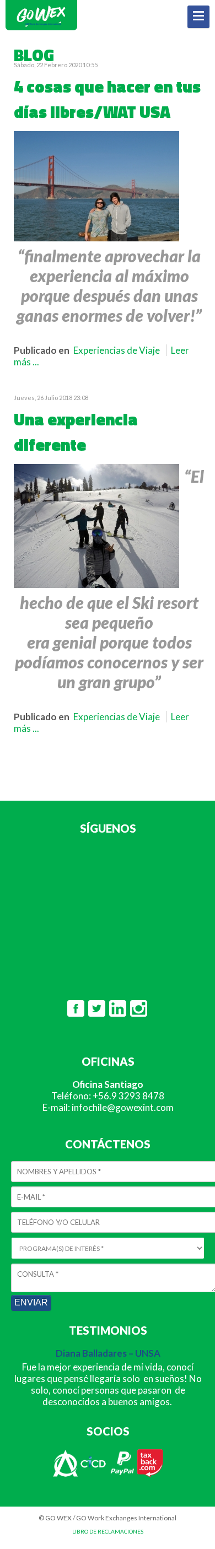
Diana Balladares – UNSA (108, 1353)
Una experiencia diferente (76, 432)
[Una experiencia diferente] (96, 584)
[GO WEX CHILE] (41, 28)
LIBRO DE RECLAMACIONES (107, 1531)
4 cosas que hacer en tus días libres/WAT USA (107, 99)
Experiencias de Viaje (116, 350)
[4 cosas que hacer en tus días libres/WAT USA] (96, 238)
